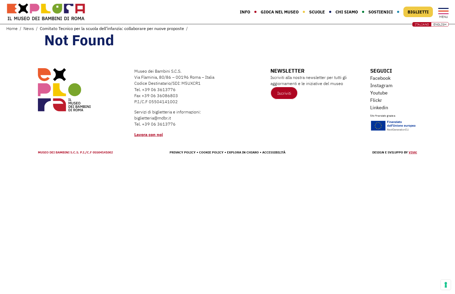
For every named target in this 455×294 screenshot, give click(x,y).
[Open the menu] (443, 11)
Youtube (379, 93)
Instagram (381, 85)
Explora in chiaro (243, 152)
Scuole (317, 11)
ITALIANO (422, 24)
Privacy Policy (183, 152)
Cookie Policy (211, 152)
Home (12, 28)
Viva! (413, 152)
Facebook (380, 78)
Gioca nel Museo (280, 11)
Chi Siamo (346, 11)
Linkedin (379, 107)
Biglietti (418, 11)
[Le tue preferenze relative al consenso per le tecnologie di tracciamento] (446, 285)
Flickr (376, 100)
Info (245, 11)
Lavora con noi (148, 134)
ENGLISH (439, 24)
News (28, 28)
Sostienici (380, 11)
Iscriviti (284, 93)
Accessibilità (273, 152)
